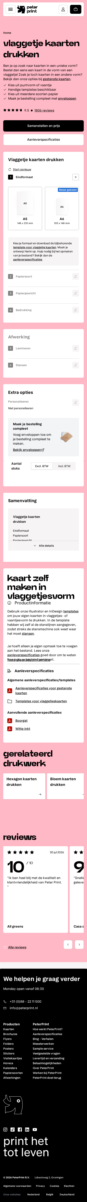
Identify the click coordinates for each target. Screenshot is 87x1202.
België (49, 1194)
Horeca (8, 1063)
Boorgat (21, 721)
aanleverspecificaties (27, 259)
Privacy (40, 1186)
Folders (8, 1043)
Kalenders (10, 1068)
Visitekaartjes (12, 1058)
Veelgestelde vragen (46, 1053)
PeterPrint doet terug (47, 1077)
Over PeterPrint (43, 1068)
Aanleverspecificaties (47, 1034)
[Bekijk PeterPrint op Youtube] (34, 1129)
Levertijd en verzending (48, 1058)
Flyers (7, 1038)
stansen (28, 634)
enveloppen (67, 98)
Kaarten (8, 1029)
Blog (36, 1038)
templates (71, 611)
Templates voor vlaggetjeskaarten (41, 701)
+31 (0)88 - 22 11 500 (25, 1001)
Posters (8, 1048)
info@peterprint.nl (24, 1008)
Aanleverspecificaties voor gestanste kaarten (43, 690)
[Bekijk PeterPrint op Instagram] (5, 1130)
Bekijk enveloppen (27, 450)
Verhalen (47, 1038)
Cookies (54, 1186)
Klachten (69, 1186)
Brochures (10, 1034)
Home (7, 32)
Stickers (8, 1053)
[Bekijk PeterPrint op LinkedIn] (27, 1130)
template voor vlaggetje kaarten (34, 247)
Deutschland (67, 1194)
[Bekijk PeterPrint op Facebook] (20, 1130)
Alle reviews (17, 947)
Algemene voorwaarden (17, 1186)
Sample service (43, 1048)
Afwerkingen (11, 1077)
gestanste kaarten (56, 79)
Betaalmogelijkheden (47, 1063)
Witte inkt (22, 729)
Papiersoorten (13, 1072)
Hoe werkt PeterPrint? (48, 1029)
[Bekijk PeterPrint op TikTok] (13, 1130)
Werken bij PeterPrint (47, 1072)
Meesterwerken (43, 1043)
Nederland (33, 1194)
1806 (44, 110)
